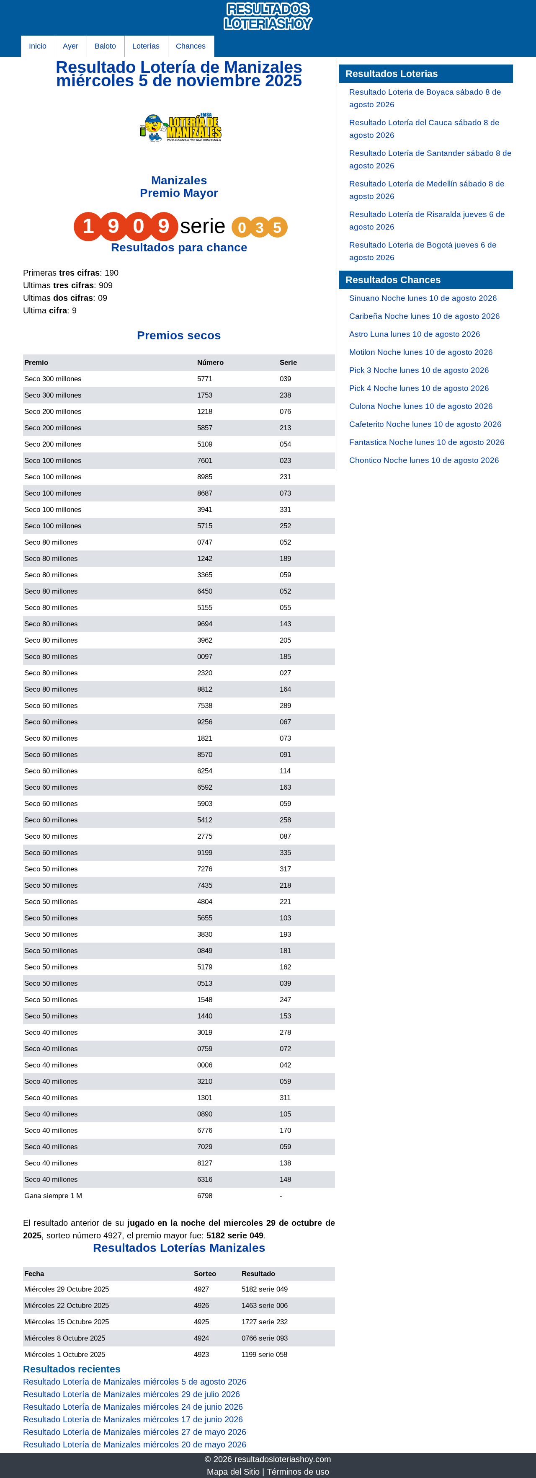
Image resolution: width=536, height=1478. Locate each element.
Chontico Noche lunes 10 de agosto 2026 (424, 460)
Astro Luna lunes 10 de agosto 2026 (414, 334)
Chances (191, 46)
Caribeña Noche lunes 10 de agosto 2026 (424, 316)
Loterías (146, 46)
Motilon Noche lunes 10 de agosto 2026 (421, 352)
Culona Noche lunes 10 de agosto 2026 (421, 406)
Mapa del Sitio (233, 1471)
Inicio (37, 46)
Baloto (105, 46)
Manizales (179, 180)
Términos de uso (298, 1471)
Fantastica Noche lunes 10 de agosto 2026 (427, 442)
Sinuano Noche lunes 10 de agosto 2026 (423, 298)
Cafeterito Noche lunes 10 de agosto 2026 (425, 424)
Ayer (70, 46)
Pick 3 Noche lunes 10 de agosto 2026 (419, 370)
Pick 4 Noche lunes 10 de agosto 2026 (419, 388)
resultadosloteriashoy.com (282, 1459)
